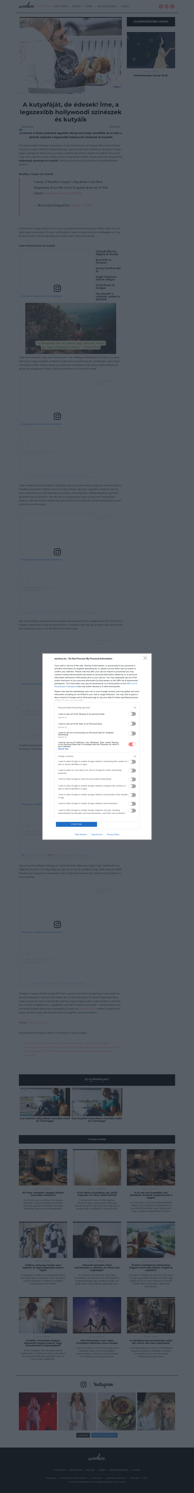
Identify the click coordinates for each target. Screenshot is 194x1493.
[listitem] (97, 707)
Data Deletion (81, 834)
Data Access (97, 834)
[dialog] (97, 746)
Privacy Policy (113, 834)
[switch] (132, 714)
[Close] (146, 659)
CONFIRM (76, 824)
